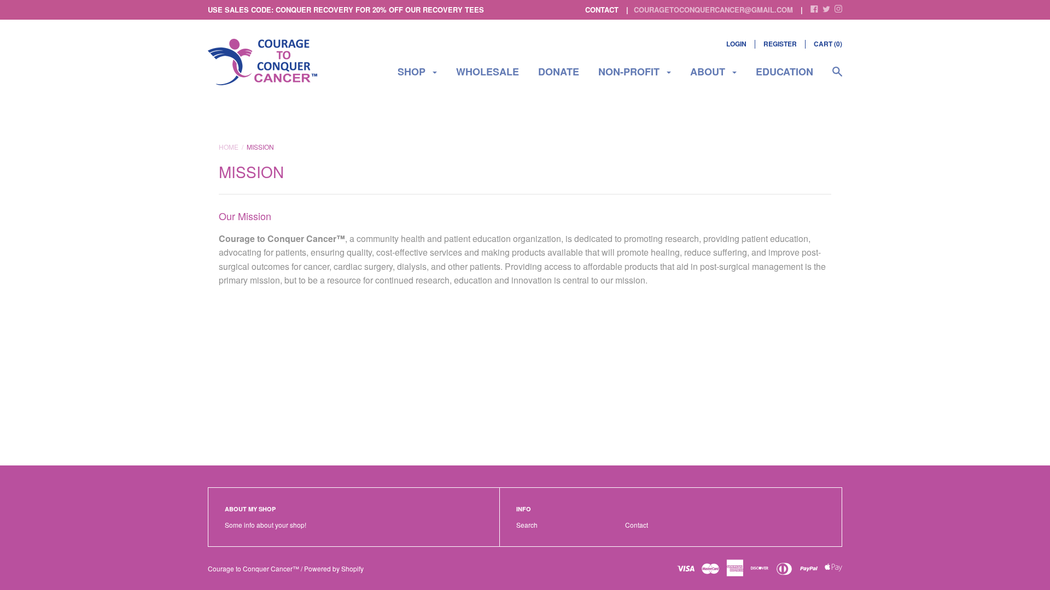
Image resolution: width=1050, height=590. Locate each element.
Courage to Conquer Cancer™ (253, 568)
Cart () (828, 44)
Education (784, 71)
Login (736, 44)
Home (228, 146)
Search (527, 524)
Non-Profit (630, 71)
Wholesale (487, 71)
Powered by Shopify (334, 568)
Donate (558, 71)
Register (780, 44)
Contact (636, 524)
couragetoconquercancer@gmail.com (713, 9)
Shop (413, 71)
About (709, 71)
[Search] (837, 77)
